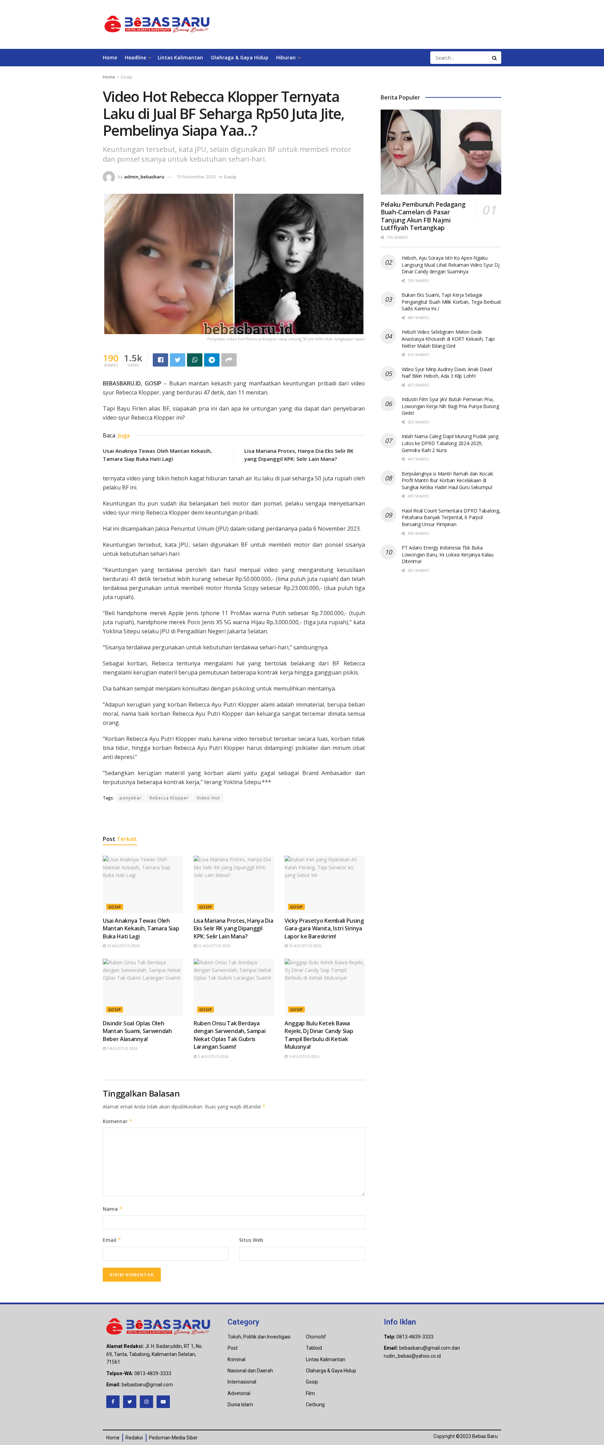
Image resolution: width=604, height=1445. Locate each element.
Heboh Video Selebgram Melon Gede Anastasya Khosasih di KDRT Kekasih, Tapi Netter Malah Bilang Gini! (448, 339)
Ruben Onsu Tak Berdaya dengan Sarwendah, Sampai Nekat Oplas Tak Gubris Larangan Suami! (229, 1034)
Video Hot (208, 798)
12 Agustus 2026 (213, 945)
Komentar (117, 1121)
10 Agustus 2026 (304, 945)
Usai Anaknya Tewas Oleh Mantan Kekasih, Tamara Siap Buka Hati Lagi (141, 928)
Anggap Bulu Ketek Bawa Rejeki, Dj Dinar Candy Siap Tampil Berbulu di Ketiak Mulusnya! (319, 1034)
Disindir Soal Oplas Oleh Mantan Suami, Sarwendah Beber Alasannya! (137, 1031)
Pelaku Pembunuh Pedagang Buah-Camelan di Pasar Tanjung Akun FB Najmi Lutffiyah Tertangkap (423, 216)
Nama (113, 1209)
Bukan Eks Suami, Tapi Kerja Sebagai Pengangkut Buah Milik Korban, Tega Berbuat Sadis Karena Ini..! (451, 302)
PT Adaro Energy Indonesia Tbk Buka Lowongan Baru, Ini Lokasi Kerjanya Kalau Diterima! (448, 554)
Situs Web (251, 1240)
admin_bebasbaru (144, 177)
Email (112, 1240)
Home (110, 57)
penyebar (131, 798)
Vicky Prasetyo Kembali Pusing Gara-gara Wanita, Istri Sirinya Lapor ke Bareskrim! (324, 928)
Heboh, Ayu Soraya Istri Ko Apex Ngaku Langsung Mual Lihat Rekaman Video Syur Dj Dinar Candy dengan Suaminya (450, 265)
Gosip (126, 77)
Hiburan (286, 57)
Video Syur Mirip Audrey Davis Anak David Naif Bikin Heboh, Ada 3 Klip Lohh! (447, 372)
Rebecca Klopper (169, 798)
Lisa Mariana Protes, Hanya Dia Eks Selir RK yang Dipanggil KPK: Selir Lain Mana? (233, 928)
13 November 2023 (196, 177)
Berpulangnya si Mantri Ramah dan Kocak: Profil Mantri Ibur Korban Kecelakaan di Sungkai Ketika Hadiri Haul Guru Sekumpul (448, 480)
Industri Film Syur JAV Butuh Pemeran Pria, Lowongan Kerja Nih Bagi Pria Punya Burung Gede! (450, 406)
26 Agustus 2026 (122, 945)
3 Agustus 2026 (303, 1056)
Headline (135, 57)
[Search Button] (495, 57)
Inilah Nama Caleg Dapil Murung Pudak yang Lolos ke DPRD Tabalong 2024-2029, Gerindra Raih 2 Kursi (450, 443)
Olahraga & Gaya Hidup (239, 57)
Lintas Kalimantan (180, 57)
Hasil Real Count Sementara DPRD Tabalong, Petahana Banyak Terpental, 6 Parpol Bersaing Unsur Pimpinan (451, 517)
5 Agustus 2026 (121, 1048)
